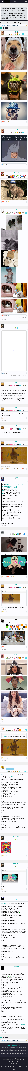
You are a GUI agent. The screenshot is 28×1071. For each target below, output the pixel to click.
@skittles (3, 607)
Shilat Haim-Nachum (6, 973)
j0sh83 (16, 31)
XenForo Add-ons (10, 1061)
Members (14, 1)
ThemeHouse (21, 1059)
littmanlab (3, 903)
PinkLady (16, 654)
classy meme (16, 324)
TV (3, 490)
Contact (14, 489)
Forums (7, 1)
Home (2, 1)
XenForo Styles (18, 1061)
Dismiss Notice (26, 8)
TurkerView (20, 822)
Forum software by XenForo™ (14, 1058)
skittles (16, 209)
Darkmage (16, 896)
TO (3, 493)
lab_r (2, 774)
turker (16, 382)
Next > (6, 28)
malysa (16, 765)
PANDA (12, 776)
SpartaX (16, 477)
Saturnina (16, 172)
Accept (15, 486)
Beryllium (12, 1063)
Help (16, 1063)
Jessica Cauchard (12, 487)
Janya (16, 530)
